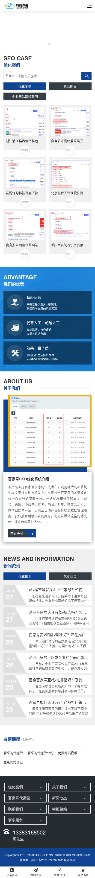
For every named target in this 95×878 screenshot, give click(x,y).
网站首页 (83, 875)
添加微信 (35, 875)
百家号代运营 (19, 798)
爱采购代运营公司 (40, 752)
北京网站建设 (13, 762)
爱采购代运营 (13, 752)
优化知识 (24, 576)
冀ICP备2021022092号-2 (47, 860)
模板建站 (59, 809)
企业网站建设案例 (25, 96)
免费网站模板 (67, 752)
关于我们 (59, 787)
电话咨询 (12, 875)
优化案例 (24, 86)
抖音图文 (70, 86)
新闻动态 (59, 798)
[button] (46, 44)
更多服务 (15, 820)
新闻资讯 (59, 875)
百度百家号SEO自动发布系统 (72, 855)
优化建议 (70, 576)
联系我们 (15, 809)
